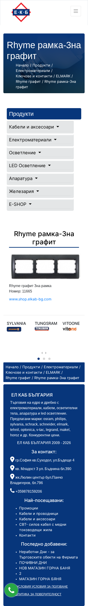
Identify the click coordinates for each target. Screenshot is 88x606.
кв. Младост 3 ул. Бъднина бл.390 (42, 469)
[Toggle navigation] (76, 11)
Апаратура (21, 178)
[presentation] (42, 352)
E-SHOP (18, 204)
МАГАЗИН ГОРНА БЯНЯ (40, 579)
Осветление (23, 152)
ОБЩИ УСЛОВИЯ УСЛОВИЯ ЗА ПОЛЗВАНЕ (37, 586)
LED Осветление (28, 165)
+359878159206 (29, 491)
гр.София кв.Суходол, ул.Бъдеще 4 (44, 460)
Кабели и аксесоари (32, 127)
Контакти (27, 535)
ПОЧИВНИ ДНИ (33, 562)
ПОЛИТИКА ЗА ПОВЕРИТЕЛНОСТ (37, 594)
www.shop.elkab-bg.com (30, 299)
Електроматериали (31, 140)
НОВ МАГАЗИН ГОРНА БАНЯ (44, 568)
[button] (11, 590)
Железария (22, 191)
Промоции (28, 508)
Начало (22, 65)
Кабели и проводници (38, 513)
